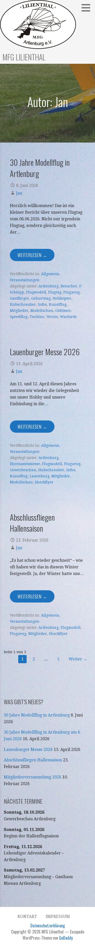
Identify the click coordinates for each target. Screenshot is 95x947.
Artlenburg (49, 286)
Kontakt (27, 916)
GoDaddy (66, 938)
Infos (42, 304)
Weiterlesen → (32, 255)
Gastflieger (19, 298)
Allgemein (50, 274)
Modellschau (41, 311)
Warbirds (68, 317)
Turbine (37, 317)
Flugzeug (71, 292)
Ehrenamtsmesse (25, 464)
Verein (52, 317)
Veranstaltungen (25, 280)
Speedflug (19, 317)
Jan (19, 193)
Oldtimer (63, 311)
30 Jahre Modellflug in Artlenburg (40, 167)
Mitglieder (19, 311)
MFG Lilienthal (24, 57)
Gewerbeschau (23, 470)
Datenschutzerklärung (47, 926)
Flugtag (54, 292)
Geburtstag (41, 298)
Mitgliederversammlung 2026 (32, 777)
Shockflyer (44, 482)
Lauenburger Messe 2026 (45, 351)
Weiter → (78, 659)
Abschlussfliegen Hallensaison (32, 522)
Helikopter (62, 298)
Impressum (58, 916)
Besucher (69, 286)
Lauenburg (39, 476)
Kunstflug (58, 304)
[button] (87, 7)
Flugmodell (36, 292)
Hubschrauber (23, 304)
